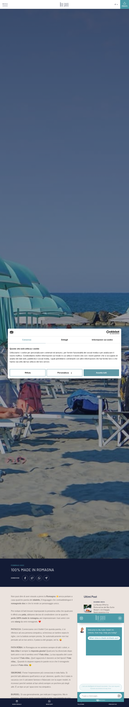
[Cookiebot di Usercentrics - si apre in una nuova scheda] (108, 332)
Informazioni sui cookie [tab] (102, 340)
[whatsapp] (39, 578)
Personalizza (63, 373)
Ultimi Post (90, 596)
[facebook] (25, 578)
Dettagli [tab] (64, 340)
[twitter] (32, 578)
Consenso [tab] (26, 340)
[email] (46, 578)
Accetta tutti (101, 373)
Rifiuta (28, 373)
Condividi (15, 578)
